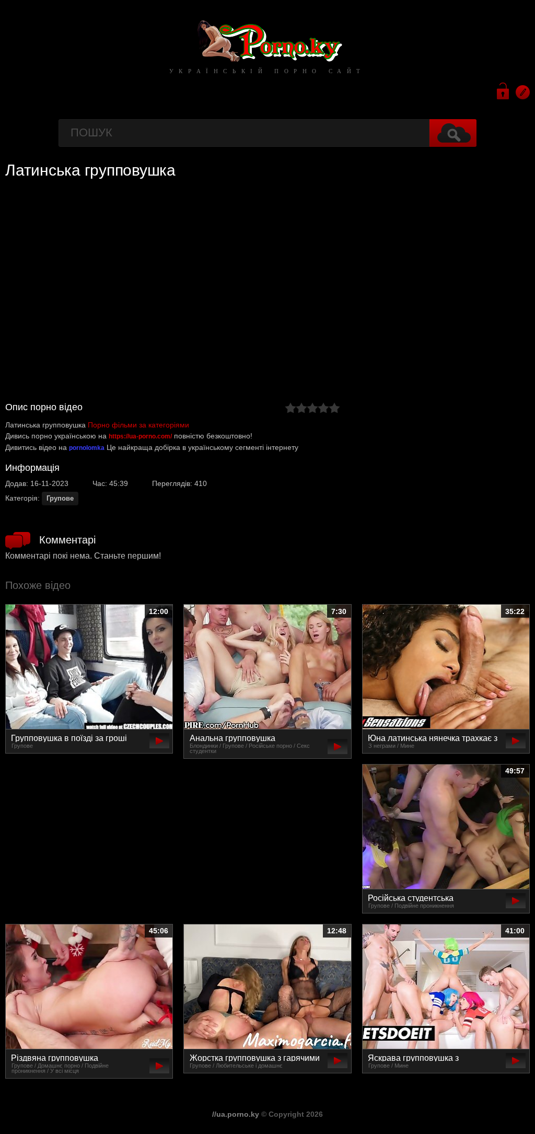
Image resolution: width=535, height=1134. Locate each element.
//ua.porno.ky (235, 1114)
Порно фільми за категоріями (138, 425)
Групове (60, 498)
